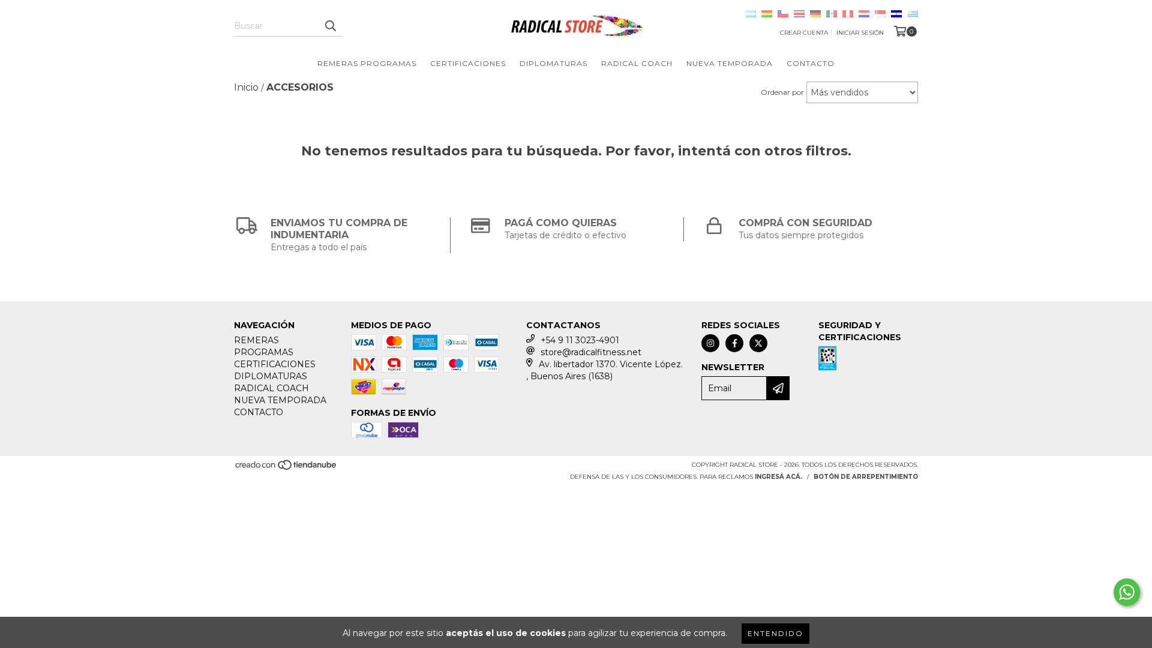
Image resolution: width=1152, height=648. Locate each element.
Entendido (775, 633)
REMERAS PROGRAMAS (366, 63)
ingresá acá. (778, 477)
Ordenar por (782, 92)
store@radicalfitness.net (591, 352)
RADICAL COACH (637, 63)
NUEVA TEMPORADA (729, 63)
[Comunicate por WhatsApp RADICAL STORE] (1127, 592)
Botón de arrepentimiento (866, 477)
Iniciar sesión (860, 33)
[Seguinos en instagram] (710, 343)
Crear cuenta (804, 33)
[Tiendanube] (286, 469)
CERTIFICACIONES (468, 63)
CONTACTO (811, 63)
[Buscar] (330, 26)
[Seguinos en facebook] (734, 343)
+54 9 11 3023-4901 (580, 340)
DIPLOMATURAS (553, 63)
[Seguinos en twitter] (758, 343)
